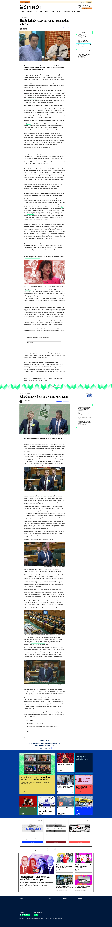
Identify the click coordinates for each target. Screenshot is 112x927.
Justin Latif (36, 245)
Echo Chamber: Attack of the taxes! (35, 723)
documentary (32, 298)
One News (40, 170)
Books (41, 11)
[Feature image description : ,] (83, 880)
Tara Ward (38, 293)
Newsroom (58, 95)
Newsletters (67, 11)
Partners (21, 906)
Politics (22, 11)
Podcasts (59, 11)
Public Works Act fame (31, 461)
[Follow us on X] (23, 915)
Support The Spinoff (25, 2)
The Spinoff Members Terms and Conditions (35, 918)
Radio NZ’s (29, 197)
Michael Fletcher (41, 217)
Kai (20, 902)
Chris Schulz (41, 286)
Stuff (52, 161)
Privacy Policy (21, 918)
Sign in (89, 2)
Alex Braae (25, 28)
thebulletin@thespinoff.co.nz (32, 258)
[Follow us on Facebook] (20, 915)
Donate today (85, 8)
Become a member (76, 11)
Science (20, 908)
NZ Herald (34, 364)
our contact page (67, 921)
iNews (41, 316)
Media (35, 906)
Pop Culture (29, 11)
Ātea (36, 11)
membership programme (40, 380)
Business (35, 908)
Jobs (57, 902)
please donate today (52, 188)
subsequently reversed (31, 99)
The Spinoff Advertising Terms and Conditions (54, 918)
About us (50, 902)
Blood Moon (55, 295)
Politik (55, 77)
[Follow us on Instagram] (27, 915)
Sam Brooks (36, 291)
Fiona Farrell (28, 289)
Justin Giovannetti (41, 154)
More (53, 11)
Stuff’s (48, 226)
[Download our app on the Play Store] (37, 915)
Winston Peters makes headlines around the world (38, 346)
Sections (46, 11)
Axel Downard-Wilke (31, 236)
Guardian (28, 123)
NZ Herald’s (40, 231)
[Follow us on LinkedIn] (29, 915)
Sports (35, 904)
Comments (66, 400)
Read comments (44, 748)
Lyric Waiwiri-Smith (27, 400)
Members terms (66, 902)
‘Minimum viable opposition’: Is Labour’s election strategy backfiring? (43, 726)
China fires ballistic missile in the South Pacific (38, 337)
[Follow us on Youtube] (25, 915)
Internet (20, 904)
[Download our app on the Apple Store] (35, 915)
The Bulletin (22, 17)
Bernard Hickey (30, 213)
